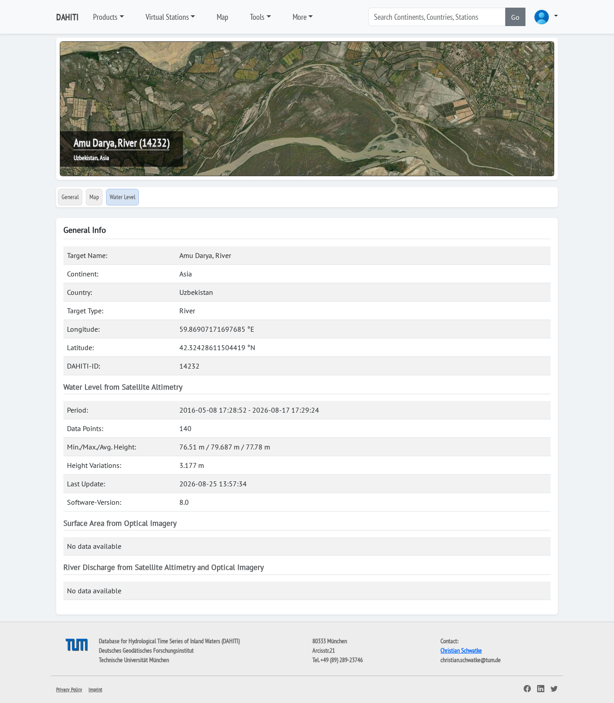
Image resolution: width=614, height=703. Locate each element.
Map (222, 17)
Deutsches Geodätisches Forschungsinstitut (146, 650)
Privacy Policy (69, 689)
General (70, 197)
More (300, 17)
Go (515, 17)
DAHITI (67, 17)
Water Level (122, 197)
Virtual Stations (167, 17)
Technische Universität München (134, 660)
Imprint (95, 689)
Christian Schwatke (461, 650)
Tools (257, 17)
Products (105, 17)
